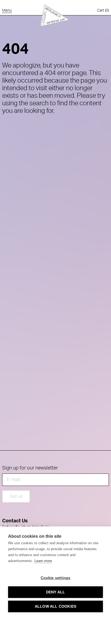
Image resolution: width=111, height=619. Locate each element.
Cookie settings (56, 578)
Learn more (43, 561)
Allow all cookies (55, 606)
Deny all (55, 592)
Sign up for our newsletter (30, 468)
